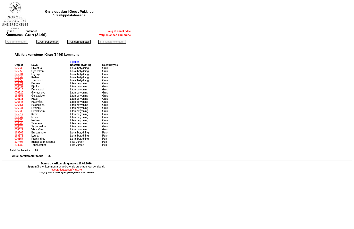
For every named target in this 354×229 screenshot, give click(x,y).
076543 (19, 101)
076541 (19, 107)
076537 (19, 86)
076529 (19, 92)
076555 (19, 80)
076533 (19, 98)
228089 (19, 144)
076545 (19, 123)
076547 (19, 117)
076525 (19, 126)
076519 (19, 89)
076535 (19, 111)
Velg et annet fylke (119, 31)
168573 (19, 135)
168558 (19, 95)
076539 (19, 67)
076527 (19, 129)
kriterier (74, 61)
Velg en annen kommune (115, 34)
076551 (19, 104)
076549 (19, 77)
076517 (19, 114)
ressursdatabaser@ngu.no (66, 169)
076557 (19, 138)
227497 (19, 141)
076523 (19, 120)
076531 (19, 74)
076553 (19, 71)
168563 (19, 132)
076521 (19, 83)
